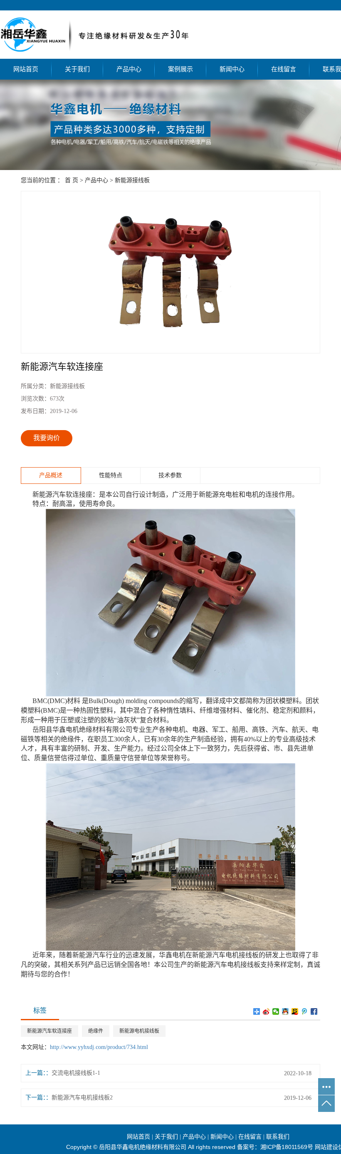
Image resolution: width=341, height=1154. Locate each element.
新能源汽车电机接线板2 (82, 1097)
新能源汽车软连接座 (49, 1031)
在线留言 (283, 69)
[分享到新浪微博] (266, 1011)
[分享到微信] (275, 1011)
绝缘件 (95, 1031)
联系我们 (277, 1137)
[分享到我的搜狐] (295, 1011)
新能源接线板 (132, 180)
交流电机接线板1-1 (76, 1073)
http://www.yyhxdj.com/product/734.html (99, 1047)
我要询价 (46, 437)
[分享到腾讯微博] (304, 1011)
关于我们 (77, 69)
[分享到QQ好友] (285, 1011)
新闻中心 (232, 69)
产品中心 (128, 69)
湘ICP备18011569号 (286, 1147)
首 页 (71, 180)
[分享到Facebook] (314, 1011)
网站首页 (25, 69)
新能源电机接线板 (139, 1031)
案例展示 (180, 69)
